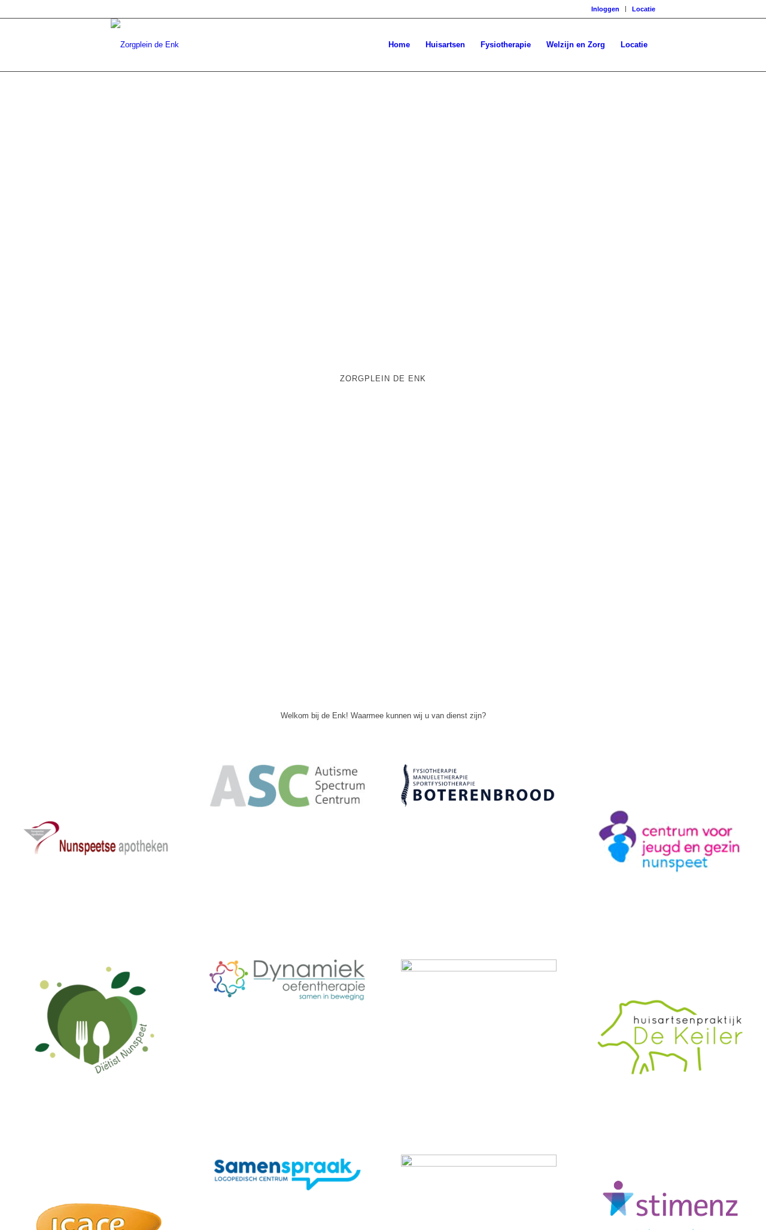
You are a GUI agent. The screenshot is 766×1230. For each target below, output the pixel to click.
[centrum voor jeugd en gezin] (670, 917)
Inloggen (605, 9)
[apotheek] (96, 917)
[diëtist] (96, 1076)
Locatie (643, 9)
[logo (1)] (287, 997)
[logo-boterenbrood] (479, 804)
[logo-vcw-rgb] (479, 1163)
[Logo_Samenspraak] (287, 1191)
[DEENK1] (145, 45)
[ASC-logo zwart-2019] (287, 804)
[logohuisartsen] (479, 968)
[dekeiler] (670, 1112)
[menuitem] (605, 9)
